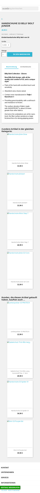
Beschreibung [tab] (11, 67)
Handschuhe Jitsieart (20, 203)
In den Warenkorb (20, 54)
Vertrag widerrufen (10, 487)
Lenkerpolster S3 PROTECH (20, 332)
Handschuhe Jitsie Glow (20, 163)
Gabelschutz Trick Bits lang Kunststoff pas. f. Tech (20, 372)
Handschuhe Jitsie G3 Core (20, 282)
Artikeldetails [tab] (25, 67)
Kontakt (5, 467)
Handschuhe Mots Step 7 (20, 242)
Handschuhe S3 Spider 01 (20, 411)
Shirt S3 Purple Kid (20, 450)
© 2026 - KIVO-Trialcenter (11, 490)
